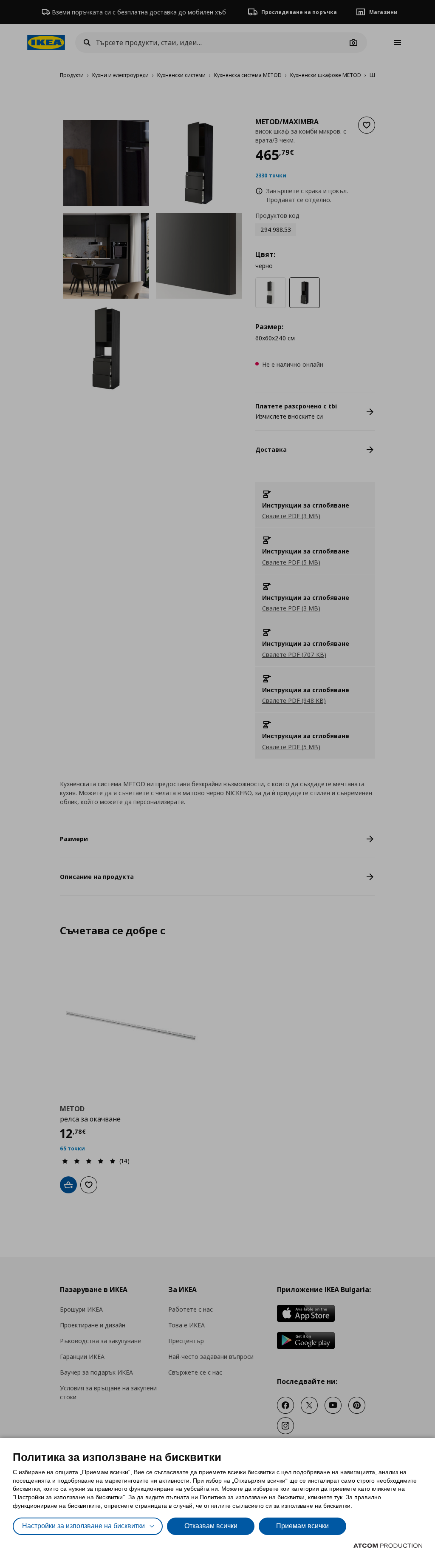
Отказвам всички (210, 1525)
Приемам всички (302, 1525)
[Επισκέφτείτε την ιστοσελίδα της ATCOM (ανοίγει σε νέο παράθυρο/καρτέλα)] (387, 1546)
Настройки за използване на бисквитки (83, 1525)
